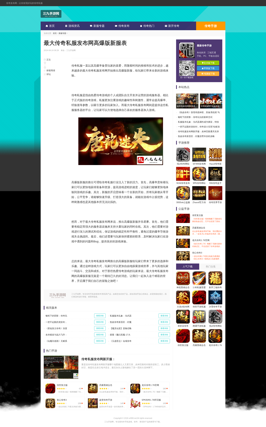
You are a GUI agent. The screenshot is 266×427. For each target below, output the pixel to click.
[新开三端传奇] (215, 273)
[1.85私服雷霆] (199, 273)
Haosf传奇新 (215, 164)
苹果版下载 (209, 68)
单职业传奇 (183, 326)
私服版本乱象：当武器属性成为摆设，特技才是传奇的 (204, 122)
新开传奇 (173, 25)
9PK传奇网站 (199, 183)
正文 (48, 59)
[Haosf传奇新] (215, 149)
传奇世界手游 (215, 202)
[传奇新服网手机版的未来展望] (211, 95)
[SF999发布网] (199, 149)
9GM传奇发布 (183, 183)
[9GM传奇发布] (183, 168)
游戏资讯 (74, 25)
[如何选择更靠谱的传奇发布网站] (187, 95)
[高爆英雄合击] (199, 330)
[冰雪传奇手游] (215, 292)
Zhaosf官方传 (199, 202)
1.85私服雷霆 (199, 287)
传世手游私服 (199, 306)
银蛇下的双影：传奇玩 (56, 316)
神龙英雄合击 (183, 287)
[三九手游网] (51, 14)
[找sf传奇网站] (183, 149)
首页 (52, 25)
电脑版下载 (209, 73)
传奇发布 (123, 25)
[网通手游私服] (199, 311)
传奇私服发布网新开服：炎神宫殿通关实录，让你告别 (204, 131)
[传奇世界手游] (215, 187)
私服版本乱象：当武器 (120, 316)
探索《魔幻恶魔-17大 (120, 334)
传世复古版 (207, 218)
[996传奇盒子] (215, 168)
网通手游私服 (199, 326)
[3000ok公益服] (183, 187)
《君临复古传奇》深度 (56, 328)
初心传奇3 (207, 255)
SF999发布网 (199, 164)
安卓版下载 (209, 63)
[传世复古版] (183, 330)
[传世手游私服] (199, 292)
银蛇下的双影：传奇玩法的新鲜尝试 (195, 117)
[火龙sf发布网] (183, 292)
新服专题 (99, 25)
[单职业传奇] (183, 311)
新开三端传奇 (215, 287)
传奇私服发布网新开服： (98, 359)
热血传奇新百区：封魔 (120, 322)
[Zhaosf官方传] (199, 187)
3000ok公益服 (183, 202)
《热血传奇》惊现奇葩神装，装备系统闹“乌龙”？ (201, 112)
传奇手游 (211, 26)
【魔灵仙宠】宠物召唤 (120, 328)
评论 (48, 74)
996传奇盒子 (215, 183)
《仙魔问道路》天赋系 (56, 341)
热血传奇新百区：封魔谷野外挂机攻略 (196, 136)
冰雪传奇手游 (215, 306)
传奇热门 (148, 25)
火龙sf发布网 (183, 306)
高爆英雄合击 (207, 231)
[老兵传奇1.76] (215, 330)
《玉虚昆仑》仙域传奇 (120, 341)
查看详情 (100, 316)
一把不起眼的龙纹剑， (56, 322)
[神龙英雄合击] (183, 273)
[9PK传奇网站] (199, 168)
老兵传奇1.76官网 (207, 243)
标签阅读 (50, 70)
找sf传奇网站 (183, 164)
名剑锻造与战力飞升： (56, 334)
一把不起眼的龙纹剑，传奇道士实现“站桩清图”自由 (202, 126)
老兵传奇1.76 (215, 345)
